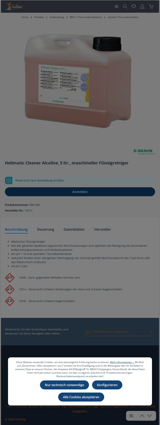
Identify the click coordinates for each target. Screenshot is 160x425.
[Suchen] (125, 6)
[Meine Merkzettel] (134, 6)
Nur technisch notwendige (64, 385)
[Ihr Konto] (142, 6)
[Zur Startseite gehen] (13, 6)
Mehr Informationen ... (122, 362)
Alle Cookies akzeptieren (81, 397)
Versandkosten (77, 406)
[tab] (16, 229)
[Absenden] (151, 331)
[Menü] (116, 6)
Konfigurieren (107, 385)
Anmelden (80, 192)
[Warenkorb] (151, 6)
